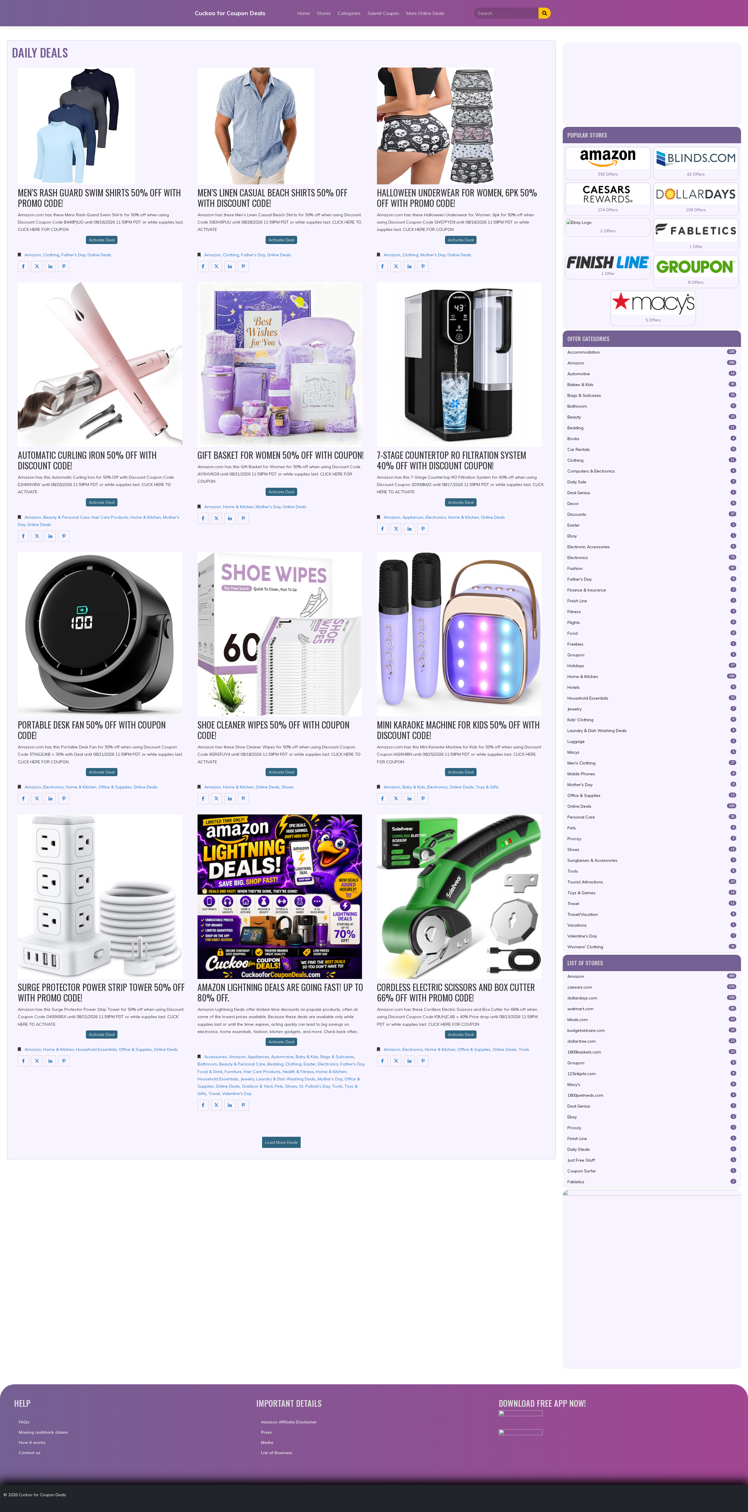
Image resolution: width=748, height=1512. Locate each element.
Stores (324, 13)
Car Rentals (650, 449)
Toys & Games (650, 892)
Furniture (233, 1071)
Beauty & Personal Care (66, 517)
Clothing (51, 254)
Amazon (33, 254)
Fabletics (650, 1181)
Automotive (282, 1056)
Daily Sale (650, 482)
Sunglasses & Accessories (650, 860)
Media (267, 1442)
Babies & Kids (650, 384)
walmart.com (650, 1008)
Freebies (650, 644)
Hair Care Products (109, 517)
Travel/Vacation (650, 914)
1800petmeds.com (650, 1095)
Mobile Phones (650, 773)
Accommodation (650, 352)
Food (650, 633)
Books (650, 438)
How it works (32, 1442)
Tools (337, 1086)
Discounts (650, 514)
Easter (310, 1064)
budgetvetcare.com (650, 1030)
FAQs (24, 1422)
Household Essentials (96, 1049)
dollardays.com (650, 998)
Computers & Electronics (650, 471)
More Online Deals (425, 13)
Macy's (650, 1084)
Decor (650, 503)
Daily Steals (650, 1149)
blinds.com (650, 1019)
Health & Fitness (298, 1071)
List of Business (276, 1452)
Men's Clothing (650, 763)
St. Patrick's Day (314, 1086)
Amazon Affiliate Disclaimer (289, 1422)
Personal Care (650, 817)
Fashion (650, 568)
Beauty (650, 417)
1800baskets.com (650, 1052)
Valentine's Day (237, 1093)
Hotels (650, 687)
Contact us (29, 1452)
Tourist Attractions (650, 882)
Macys (650, 752)
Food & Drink (210, 1071)
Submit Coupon (383, 13)
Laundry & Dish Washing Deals (286, 1079)
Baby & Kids (413, 787)
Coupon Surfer (650, 1171)
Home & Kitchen (145, 517)
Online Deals (99, 254)
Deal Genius (650, 492)
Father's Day (73, 254)
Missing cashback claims (43, 1432)
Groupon (650, 655)
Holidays (650, 665)
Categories (349, 13)
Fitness (650, 611)
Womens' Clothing (650, 946)
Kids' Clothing (650, 719)
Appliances (413, 517)
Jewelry (247, 1079)
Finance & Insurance (650, 590)
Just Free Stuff (650, 1160)
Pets (279, 1086)
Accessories (215, 1056)
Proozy (650, 838)
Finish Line (650, 600)
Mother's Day (432, 254)
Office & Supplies (114, 787)
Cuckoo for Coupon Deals (230, 13)
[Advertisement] (652, 83)
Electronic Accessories (650, 546)
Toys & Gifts (487, 787)
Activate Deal (102, 240)
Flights (650, 622)
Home (303, 13)
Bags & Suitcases (337, 1056)
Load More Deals (281, 1142)
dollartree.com (650, 1041)
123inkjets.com (650, 1073)
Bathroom (207, 1064)
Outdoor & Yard (257, 1086)
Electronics (436, 517)
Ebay (650, 536)
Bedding (275, 1064)
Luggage (650, 741)
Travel (214, 1093)
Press (266, 1432)
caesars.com (650, 987)
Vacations (650, 925)
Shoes (288, 787)
